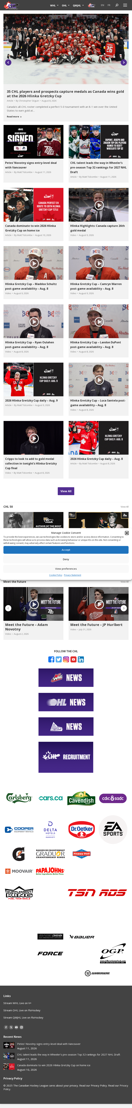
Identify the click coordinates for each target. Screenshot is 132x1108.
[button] (127, 533)
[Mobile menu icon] (125, 5)
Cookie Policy (55, 575)
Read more (13, 116)
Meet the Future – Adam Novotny (26, 626)
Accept (66, 550)
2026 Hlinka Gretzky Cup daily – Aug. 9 (31, 400)
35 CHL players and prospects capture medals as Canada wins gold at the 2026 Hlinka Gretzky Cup (65, 93)
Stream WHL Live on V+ (17, 1003)
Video (73, 235)
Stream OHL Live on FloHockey (21, 1010)
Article (10, 100)
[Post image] (9, 1045)
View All (125, 506)
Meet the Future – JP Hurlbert (96, 624)
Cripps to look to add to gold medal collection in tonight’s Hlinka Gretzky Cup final (31, 463)
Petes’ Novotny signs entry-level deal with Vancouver (49, 1044)
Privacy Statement (72, 575)
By (27, 100)
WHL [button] (53, 5)
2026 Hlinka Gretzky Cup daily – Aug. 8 (96, 459)
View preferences (66, 569)
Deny (66, 559)
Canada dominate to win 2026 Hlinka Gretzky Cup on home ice (53, 1065)
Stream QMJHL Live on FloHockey (23, 1017)
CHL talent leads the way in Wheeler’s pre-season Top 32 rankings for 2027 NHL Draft (98, 167)
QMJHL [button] (77, 5)
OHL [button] (65, 5)
